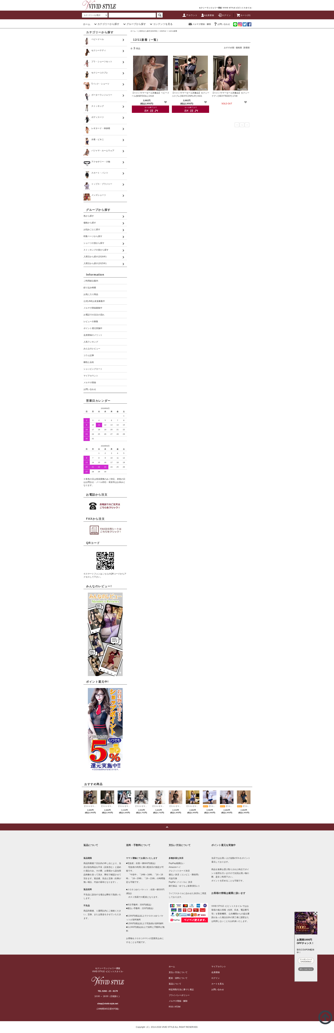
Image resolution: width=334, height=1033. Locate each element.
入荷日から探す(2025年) (147, 31)
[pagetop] (167, 826)
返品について (175, 984)
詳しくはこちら (306, 969)
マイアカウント (218, 966)
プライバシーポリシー (179, 995)
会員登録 (209, 15)
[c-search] (160, 15)
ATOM (177, 1007)
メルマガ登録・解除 (201, 24)
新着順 (246, 47)
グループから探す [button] (136, 24)
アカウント (192, 15)
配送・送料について (178, 978)
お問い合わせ (223, 24)
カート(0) (245, 15)
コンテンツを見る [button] (163, 24)
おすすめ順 (229, 47)
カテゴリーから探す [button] (108, 24)
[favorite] (165, 102)
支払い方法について (178, 972)
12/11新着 (173, 31)
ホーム (86, 24)
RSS (171, 1007)
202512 (163, 31)
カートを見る (217, 984)
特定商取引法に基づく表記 (181, 989)
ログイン (226, 15)
